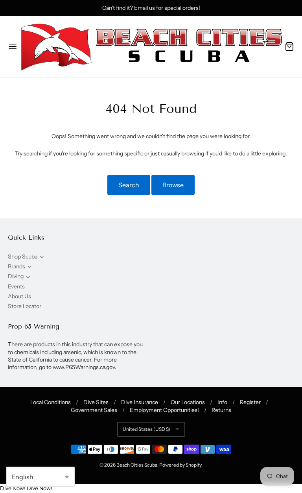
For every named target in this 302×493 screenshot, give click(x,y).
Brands (16, 266)
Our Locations (188, 402)
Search (128, 185)
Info (222, 402)
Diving (16, 276)
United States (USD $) (146, 429)
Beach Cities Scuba (136, 465)
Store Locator (24, 306)
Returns (221, 410)
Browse (173, 185)
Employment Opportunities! (164, 410)
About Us (19, 296)
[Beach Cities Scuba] (151, 46)
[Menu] (12, 46)
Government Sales (94, 410)
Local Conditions (50, 402)
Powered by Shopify (180, 465)
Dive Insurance (139, 402)
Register (250, 402)
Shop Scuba (22, 256)
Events (16, 286)
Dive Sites (96, 402)
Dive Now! (13, 488)
